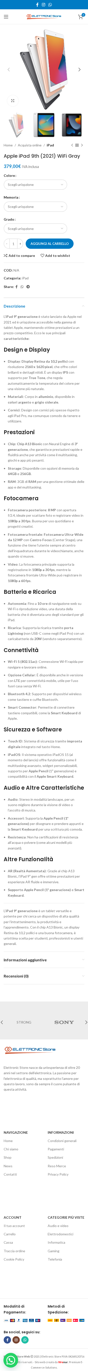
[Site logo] (44, 16)
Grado (9, 219)
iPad (50, 145)
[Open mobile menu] (6, 17)
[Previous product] (72, 145)
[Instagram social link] (43, 4)
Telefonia (55, 1259)
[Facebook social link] (37, 4)
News (8, 1166)
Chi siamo (11, 1149)
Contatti (10, 1174)
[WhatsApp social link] (50, 4)
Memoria (11, 197)
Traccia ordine (14, 1251)
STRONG (24, 1022)
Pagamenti (56, 1149)
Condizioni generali (62, 1141)
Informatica (56, 1242)
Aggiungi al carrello (50, 244)
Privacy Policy (58, 1174)
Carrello (10, 1234)
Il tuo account (14, 1226)
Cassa (8, 1242)
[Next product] (81, 145)
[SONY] (64, 1022)
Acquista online (30, 145)
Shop (7, 1157)
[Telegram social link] (28, 287)
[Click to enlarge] (12, 100)
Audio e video (58, 1226)
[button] (10, 1360)
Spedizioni (55, 1157)
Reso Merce (57, 1166)
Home (8, 145)
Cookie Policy (14, 1259)
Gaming (53, 1251)
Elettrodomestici (60, 1234)
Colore (9, 175)
